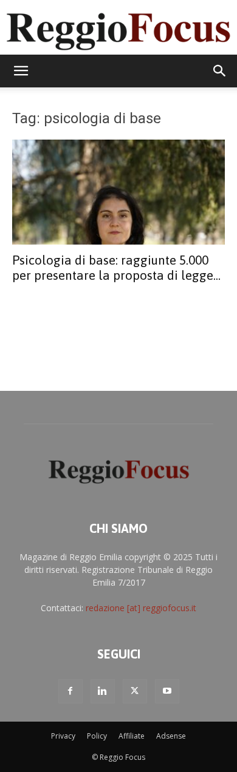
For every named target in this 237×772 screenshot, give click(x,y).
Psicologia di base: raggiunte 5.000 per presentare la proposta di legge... (116, 267)
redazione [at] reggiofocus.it (141, 608)
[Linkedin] (103, 691)
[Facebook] (70, 691)
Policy (97, 736)
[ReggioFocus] (118, 28)
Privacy (63, 736)
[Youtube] (167, 691)
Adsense (171, 736)
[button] (20, 71)
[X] (135, 691)
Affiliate (131, 736)
